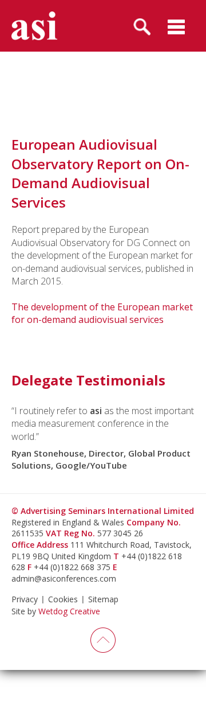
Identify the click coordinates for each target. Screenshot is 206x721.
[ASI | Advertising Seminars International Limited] (34, 25)
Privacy (24, 599)
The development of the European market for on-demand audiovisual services (102, 313)
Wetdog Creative (69, 611)
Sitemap (103, 599)
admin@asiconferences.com (63, 578)
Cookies (63, 599)
